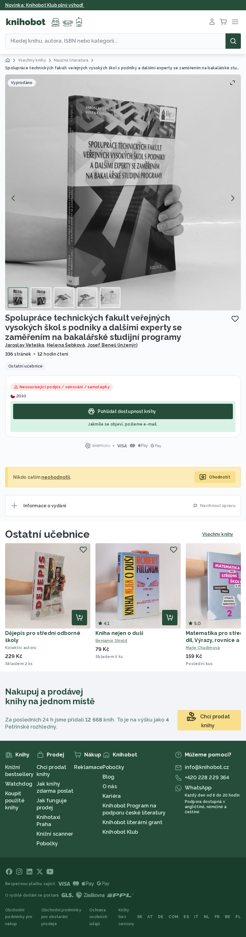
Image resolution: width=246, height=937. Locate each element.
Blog (108, 777)
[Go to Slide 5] (110, 297)
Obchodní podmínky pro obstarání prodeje (61, 917)
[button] (123, 192)
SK (140, 917)
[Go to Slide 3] (64, 297)
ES (186, 917)
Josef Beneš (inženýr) (112, 345)
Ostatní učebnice (47, 534)
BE (228, 917)
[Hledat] (233, 41)
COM (173, 917)
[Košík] (223, 22)
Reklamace (88, 767)
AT (150, 917)
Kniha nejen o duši (119, 633)
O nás (109, 786)
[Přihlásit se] (212, 22)
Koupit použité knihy (14, 800)
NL (207, 917)
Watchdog (18, 784)
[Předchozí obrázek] (13, 198)
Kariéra (111, 796)
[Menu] (235, 22)
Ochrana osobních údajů (98, 917)
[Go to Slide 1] (18, 297)
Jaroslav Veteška (25, 345)
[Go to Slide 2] (41, 297)
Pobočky (47, 843)
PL (238, 917)
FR (217, 917)
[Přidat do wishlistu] (235, 319)
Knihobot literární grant (132, 822)
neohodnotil (55, 477)
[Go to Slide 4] (87, 297)
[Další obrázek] (232, 198)
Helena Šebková (66, 345)
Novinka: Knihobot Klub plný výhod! (45, 5)
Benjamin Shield (111, 640)
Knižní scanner (55, 834)
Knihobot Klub (120, 832)
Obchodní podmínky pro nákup (19, 917)
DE (161, 917)
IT (196, 917)
